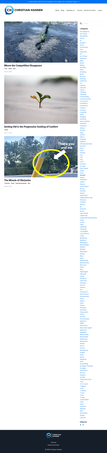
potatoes (83, 307)
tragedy (83, 386)
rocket (82, 343)
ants (81, 49)
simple (82, 352)
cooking (82, 110)
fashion (82, 153)
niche (82, 267)
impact (82, 193)
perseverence (84, 296)
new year (83, 265)
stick (81, 361)
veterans (83, 406)
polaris (82, 305)
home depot (84, 186)
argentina (83, 52)
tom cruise (84, 384)
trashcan (83, 391)
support (83, 375)
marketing (83, 238)
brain (82, 70)
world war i (84, 413)
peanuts (82, 287)
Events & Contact (90, 10)
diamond (83, 123)
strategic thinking (86, 366)
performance (84, 294)
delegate (83, 117)
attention (83, 58)
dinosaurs (83, 126)
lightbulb (83, 227)
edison (82, 137)
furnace (82, 166)
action (82, 38)
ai (80, 40)
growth (10, 68)
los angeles (84, 231)
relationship (84, 334)
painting (83, 283)
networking (84, 260)
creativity (83, 112)
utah (81, 402)
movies (82, 254)
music (82, 256)
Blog (62, 10)
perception (83, 292)
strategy (83, 368)
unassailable (84, 399)
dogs (81, 132)
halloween (83, 180)
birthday (83, 67)
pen (81, 289)
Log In (100, 10)
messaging (83, 242)
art (81, 54)
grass (6, 68)
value (82, 404)
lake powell (84, 213)
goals (82, 171)
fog (81, 159)
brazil (82, 74)
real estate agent (86, 328)
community (84, 101)
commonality (84, 97)
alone (82, 45)
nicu (81, 269)
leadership (83, 215)
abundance (83, 36)
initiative (83, 202)
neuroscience (84, 263)
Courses (79, 10)
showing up (84, 350)
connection (7, 183)
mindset (82, 249)
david (82, 114)
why (81, 411)
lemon (82, 222)
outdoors (83, 278)
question (83, 321)
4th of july (83, 34)
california (83, 81)
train (82, 388)
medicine (83, 240)
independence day (86, 198)
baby (81, 61)
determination (85, 121)
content (82, 108)
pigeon (82, 301)
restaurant (83, 341)
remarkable (84, 337)
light (82, 224)
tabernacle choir (86, 379)
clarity (82, 90)
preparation (84, 312)
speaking (83, 359)
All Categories (84, 31)
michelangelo (84, 245)
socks (82, 355)
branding (83, 72)
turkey (82, 397)
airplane (83, 43)
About (57, 10)
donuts (82, 135)
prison (82, 314)
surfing (82, 377)
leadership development (21, 183)
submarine (83, 370)
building (83, 79)
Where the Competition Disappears (23, 65)
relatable (83, 332)
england (82, 141)
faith (81, 150)
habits (82, 177)
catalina (82, 85)
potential (83, 310)
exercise (82, 146)
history (82, 184)
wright (82, 415)
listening (83, 229)
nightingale (84, 272)
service (82, 348)
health (82, 182)
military (82, 247)
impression (84, 195)
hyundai (82, 191)
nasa (81, 258)
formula (83, 164)
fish (81, 157)
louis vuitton (84, 233)
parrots (82, 285)
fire (81, 155)
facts (82, 148)
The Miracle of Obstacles (17, 180)
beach (82, 63)
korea (82, 211)
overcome (83, 281)
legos (82, 220)
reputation (84, 339)
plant (14, 68)
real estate (83, 325)
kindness (83, 209)
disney (82, 128)
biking (82, 65)
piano (82, 299)
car (81, 83)
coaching (83, 94)
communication (85, 99)
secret (82, 346)
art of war (83, 56)
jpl (81, 206)
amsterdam (84, 47)
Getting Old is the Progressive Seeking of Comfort (31, 126)
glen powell (84, 168)
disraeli (82, 130)
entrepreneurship (86, 144)
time (81, 382)
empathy (83, 139)
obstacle (83, 274)
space (82, 357)
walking (82, 409)
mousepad (83, 251)
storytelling (84, 364)
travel (82, 393)
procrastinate (84, 319)
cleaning (83, 92)
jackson (82, 204)
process (82, 316)
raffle (82, 323)
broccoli (82, 76)
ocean (82, 276)
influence (83, 200)
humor (82, 189)
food (81, 162)
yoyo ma (83, 417)
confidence (83, 103)
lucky (82, 236)
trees (82, 395)
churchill (83, 88)
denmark (83, 119)
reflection (83, 330)
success (82, 373)
